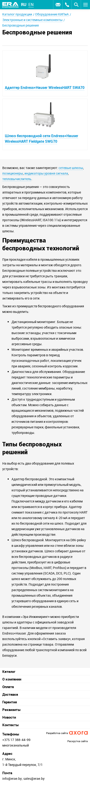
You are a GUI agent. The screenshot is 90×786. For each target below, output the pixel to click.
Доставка (10, 694)
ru (23, 4)
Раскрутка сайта (77, 741)
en (31, 4)
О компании (11, 679)
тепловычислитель (16, 179)
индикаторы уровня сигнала (46, 173)
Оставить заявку (57, 4)
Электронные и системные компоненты (32, 20)
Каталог (8, 671)
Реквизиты (11, 709)
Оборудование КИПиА (52, 14)
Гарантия (9, 702)
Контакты (10, 725)
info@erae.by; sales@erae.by (23, 778)
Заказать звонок (67, 4)
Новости (9, 717)
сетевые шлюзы (71, 168)
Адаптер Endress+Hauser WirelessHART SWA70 (44, 87)
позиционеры (12, 173)
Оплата (8, 686)
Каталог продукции (17, 14)
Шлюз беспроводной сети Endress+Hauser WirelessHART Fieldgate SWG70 (41, 138)
